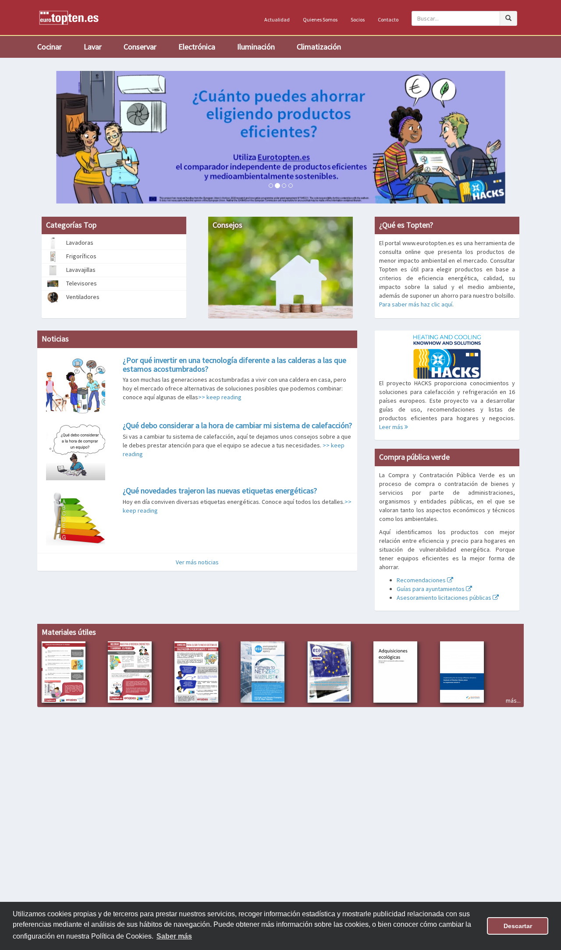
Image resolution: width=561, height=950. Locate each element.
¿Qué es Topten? (406, 225)
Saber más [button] (174, 936)
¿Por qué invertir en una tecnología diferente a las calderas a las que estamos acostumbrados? (234, 364)
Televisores (81, 283)
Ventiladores (82, 297)
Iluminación (256, 47)
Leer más (392, 427)
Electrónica (196, 47)
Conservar (140, 47)
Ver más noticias (197, 562)
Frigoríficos (80, 256)
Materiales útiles (69, 632)
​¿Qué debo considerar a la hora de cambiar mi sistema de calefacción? (237, 425)
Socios (358, 19)
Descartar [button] (518, 925)
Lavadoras (79, 242)
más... (513, 700)
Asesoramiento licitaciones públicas (445, 598)
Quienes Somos (320, 19)
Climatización (319, 47)
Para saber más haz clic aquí (415, 304)
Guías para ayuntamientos (431, 589)
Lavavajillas (80, 270)
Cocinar (49, 47)
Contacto (388, 19)
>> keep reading (219, 397)
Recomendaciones (422, 580)
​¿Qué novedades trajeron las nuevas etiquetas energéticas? (220, 491)
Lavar (93, 47)
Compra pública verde (414, 457)
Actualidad (277, 19)
